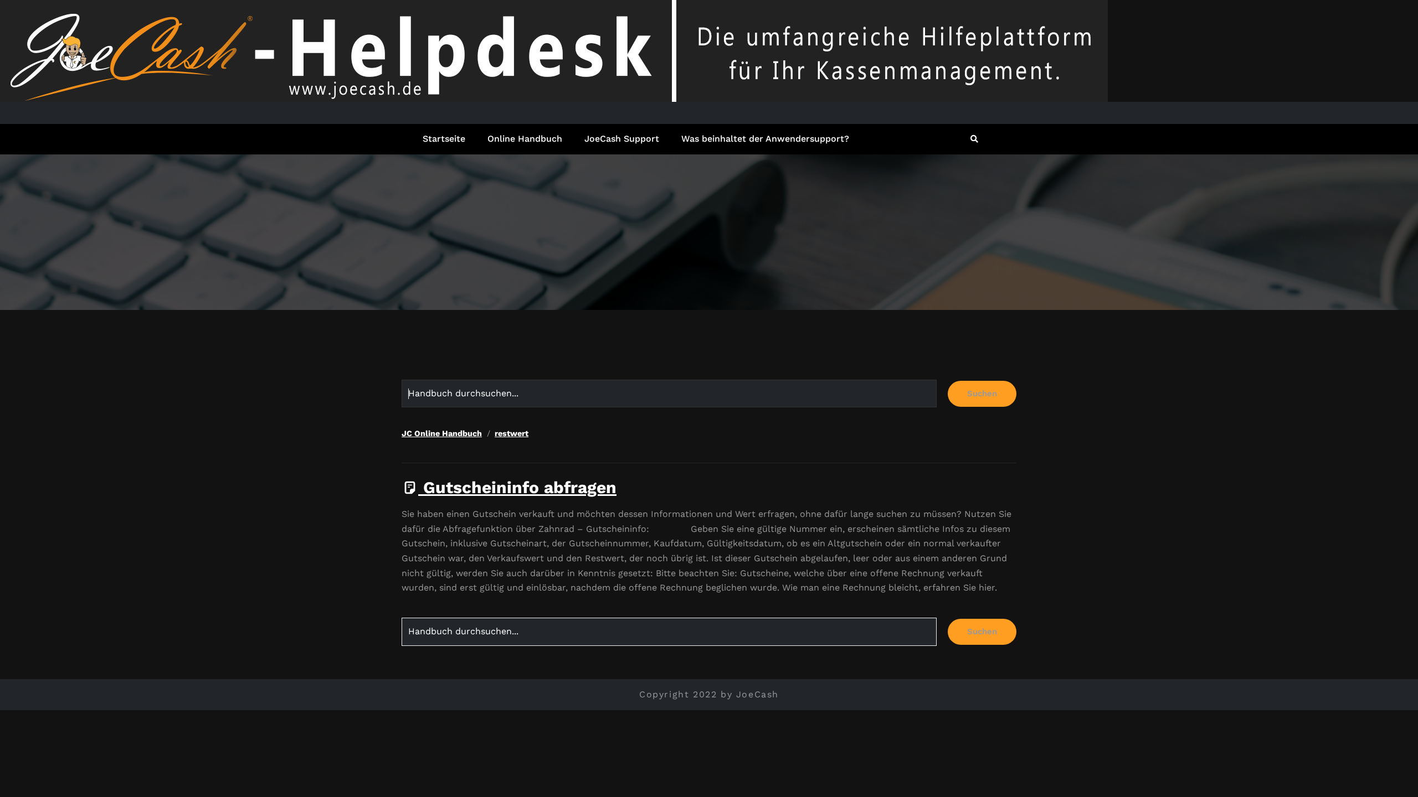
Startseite (444, 138)
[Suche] (975, 139)
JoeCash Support (621, 138)
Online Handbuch (524, 138)
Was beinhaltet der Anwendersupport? (765, 138)
